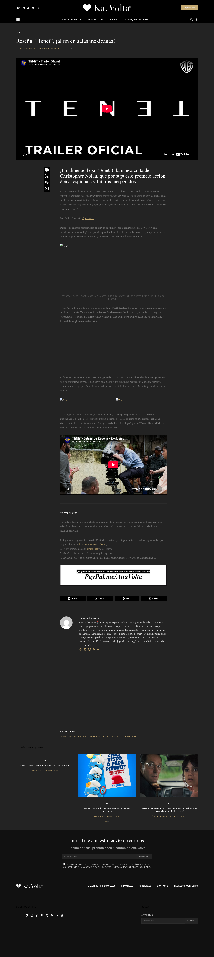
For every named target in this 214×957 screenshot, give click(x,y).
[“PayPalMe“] (113, 574)
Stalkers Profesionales (101, 886)
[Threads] (62, 915)
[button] (196, 19)
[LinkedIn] (57, 915)
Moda (90, 19)
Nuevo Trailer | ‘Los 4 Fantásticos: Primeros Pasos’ (45, 765)
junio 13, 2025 (181, 816)
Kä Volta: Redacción (26, 49)
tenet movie (130, 736)
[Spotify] (52, 915)
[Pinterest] (33, 8)
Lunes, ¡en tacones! (136, 19)
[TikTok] (28, 8)
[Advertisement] (113, 350)
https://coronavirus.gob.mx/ (92, 544)
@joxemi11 (88, 218)
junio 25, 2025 (113, 816)
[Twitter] (38, 8)
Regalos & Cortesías (186, 886)
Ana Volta (37, 770)
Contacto (163, 886)
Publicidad (145, 886)
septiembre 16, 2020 (49, 49)
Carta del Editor (72, 19)
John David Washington (74, 736)
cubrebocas (92, 548)
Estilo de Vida (109, 19)
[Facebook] (18, 8)
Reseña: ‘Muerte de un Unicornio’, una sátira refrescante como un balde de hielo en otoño (169, 810)
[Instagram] (23, 8)
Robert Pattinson (99, 736)
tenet (116, 736)
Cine (18, 32)
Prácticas (127, 886)
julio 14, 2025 (51, 770)
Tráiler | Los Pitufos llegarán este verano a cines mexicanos (107, 810)
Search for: (147, 915)
